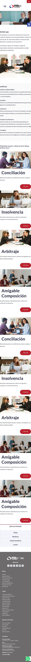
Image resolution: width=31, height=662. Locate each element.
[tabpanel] (15, 529)
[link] (29, 25)
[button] (27, 658)
